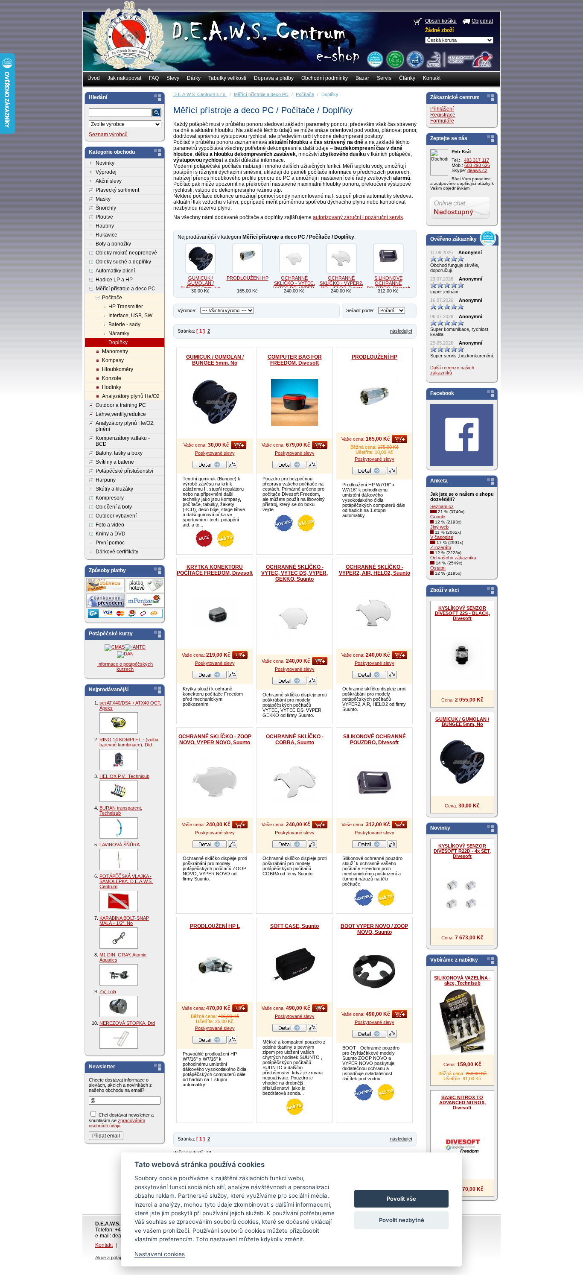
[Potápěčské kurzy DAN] (125, 653)
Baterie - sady (124, 325)
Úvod (93, 78)
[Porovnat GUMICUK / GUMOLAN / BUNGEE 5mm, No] (232, 466)
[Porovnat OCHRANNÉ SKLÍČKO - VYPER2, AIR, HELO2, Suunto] (392, 676)
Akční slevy (109, 181)
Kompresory (110, 498)
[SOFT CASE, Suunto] (294, 965)
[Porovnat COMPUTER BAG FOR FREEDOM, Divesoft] (312, 466)
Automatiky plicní (115, 271)
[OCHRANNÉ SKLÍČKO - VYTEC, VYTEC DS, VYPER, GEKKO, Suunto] (294, 258)
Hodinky (111, 387)
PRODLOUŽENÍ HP (247, 278)
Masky (103, 199)
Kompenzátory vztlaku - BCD (123, 441)
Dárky (194, 78)
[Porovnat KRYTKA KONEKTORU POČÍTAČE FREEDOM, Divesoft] (232, 676)
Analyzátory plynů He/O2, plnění (125, 426)
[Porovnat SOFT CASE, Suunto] (312, 1029)
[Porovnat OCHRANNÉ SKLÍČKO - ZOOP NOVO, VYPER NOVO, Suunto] (232, 846)
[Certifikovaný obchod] (459, 57)
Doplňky (118, 342)
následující (401, 330)
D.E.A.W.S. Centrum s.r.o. (200, 94)
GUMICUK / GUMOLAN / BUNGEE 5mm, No (200, 283)
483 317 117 (476, 160)
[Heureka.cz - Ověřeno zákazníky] (375, 59)
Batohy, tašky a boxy (119, 453)
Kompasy (113, 360)
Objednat (482, 21)
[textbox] (120, 112)
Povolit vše (401, 1198)
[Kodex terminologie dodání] (414, 59)
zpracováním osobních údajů (117, 1123)
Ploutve (104, 217)
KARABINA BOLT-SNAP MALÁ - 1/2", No (124, 920)
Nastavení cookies (159, 1254)
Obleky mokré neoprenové (126, 253)
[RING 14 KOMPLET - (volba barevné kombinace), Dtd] (119, 759)
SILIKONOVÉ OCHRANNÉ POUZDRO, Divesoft (388, 283)
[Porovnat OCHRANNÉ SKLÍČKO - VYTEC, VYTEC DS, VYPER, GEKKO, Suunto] (312, 682)
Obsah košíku (441, 21)
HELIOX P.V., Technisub (124, 776)
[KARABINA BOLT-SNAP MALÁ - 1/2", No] (119, 938)
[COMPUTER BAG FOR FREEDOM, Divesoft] (294, 402)
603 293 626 (477, 165)
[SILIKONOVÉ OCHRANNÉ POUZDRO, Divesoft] (388, 258)
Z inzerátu (440, 547)
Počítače (112, 298)
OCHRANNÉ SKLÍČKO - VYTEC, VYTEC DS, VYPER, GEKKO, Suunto (294, 285)
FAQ (154, 78)
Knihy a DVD (110, 534)
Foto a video (110, 525)
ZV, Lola (107, 991)
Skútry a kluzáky (114, 489)
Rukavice (106, 235)
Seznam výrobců (108, 134)
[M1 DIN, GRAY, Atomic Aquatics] (119, 974)
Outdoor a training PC (121, 405)
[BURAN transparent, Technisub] (119, 827)
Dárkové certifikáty (117, 552)
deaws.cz (477, 170)
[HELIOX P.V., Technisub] (119, 791)
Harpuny (106, 480)
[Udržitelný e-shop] (394, 59)
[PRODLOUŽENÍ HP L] (214, 965)
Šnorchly (106, 208)
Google (437, 516)
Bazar (362, 78)
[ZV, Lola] (119, 1006)
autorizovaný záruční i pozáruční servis (358, 217)
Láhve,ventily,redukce (121, 414)
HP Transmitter (125, 307)
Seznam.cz (442, 506)
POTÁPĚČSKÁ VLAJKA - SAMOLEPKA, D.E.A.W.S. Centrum (126, 881)
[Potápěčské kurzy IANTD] (135, 646)
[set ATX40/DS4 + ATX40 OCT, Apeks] (119, 722)
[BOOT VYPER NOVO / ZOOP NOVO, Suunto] (374, 971)
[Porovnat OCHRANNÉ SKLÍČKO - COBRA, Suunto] (312, 846)
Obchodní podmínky (324, 78)
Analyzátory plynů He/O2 (131, 396)
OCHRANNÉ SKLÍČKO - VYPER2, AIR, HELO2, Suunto (341, 283)
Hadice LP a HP (114, 280)
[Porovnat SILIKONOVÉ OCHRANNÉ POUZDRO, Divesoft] (392, 846)
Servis (384, 78)
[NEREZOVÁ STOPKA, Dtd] (119, 1038)
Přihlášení (442, 109)
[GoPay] (125, 616)
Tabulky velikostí (227, 78)
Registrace (442, 115)
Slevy (172, 78)
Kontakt (431, 78)
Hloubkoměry (117, 369)
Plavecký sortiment (117, 190)
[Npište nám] (460, 216)
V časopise (441, 537)
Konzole (111, 378)
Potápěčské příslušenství (124, 471)
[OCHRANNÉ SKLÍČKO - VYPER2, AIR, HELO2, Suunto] (341, 258)
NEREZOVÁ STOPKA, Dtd (127, 1023)
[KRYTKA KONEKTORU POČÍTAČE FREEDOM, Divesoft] (214, 612)
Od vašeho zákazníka (453, 557)
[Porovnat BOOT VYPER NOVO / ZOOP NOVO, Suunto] (392, 1035)
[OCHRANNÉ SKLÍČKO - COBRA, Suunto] (294, 782)
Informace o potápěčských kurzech (125, 666)
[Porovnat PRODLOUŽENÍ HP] (392, 472)
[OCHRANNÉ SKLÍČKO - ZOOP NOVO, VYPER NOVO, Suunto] (214, 782)
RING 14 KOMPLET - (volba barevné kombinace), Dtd (128, 742)
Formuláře (442, 121)
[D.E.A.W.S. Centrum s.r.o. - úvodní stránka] (128, 41)
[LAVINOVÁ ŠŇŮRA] (119, 859)
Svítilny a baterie (115, 462)
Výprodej (106, 172)
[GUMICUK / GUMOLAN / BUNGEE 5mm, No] (200, 258)
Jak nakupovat (124, 78)
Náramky (118, 333)
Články (407, 78)
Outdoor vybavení (116, 516)
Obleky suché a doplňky (123, 262)
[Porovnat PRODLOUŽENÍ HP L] (232, 1041)
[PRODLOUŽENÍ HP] (247, 258)
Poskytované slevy (215, 453)
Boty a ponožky (113, 244)
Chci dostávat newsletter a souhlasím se (121, 1120)
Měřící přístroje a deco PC (125, 289)
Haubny (105, 226)
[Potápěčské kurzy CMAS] (115, 646)
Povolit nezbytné (401, 1220)
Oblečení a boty (114, 507)
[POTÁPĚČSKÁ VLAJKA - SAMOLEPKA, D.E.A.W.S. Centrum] (119, 901)
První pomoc (110, 543)
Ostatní (438, 567)
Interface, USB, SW (130, 316)
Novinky (105, 163)
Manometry (115, 351)
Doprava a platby (274, 78)
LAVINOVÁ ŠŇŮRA (119, 844)
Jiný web (439, 526)
